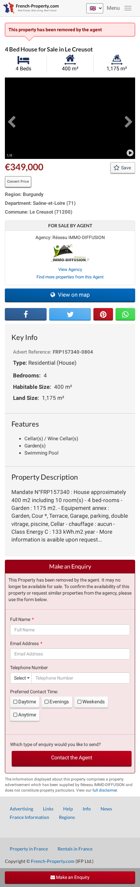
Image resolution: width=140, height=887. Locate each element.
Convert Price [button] (18, 181)
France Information (29, 817)
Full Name (20, 619)
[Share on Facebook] (26, 314)
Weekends (93, 702)
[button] (11, 118)
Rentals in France (75, 849)
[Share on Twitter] (70, 314)
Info (87, 808)
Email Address (24, 643)
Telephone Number (29, 667)
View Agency (70, 269)
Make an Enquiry (72, 877)
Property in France (29, 849)
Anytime (27, 715)
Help (68, 808)
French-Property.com (53, 861)
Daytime (27, 702)
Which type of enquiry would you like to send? (55, 744)
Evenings (59, 702)
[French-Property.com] (29, 8)
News (106, 808)
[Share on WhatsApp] (125, 314)
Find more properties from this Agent (70, 277)
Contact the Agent (71, 757)
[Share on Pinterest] (103, 314)
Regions (67, 817)
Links (48, 808)
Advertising (21, 808)
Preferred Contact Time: (34, 691)
